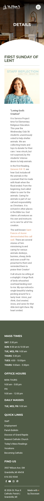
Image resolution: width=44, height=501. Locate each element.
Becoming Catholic (13, 453)
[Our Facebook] (6, 481)
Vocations (9, 448)
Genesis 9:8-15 (17, 169)
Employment (10, 425)
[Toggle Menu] (38, 7)
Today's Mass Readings (15, 444)
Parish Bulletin (11, 430)
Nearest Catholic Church (16, 439)
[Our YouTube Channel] (9, 481)
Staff (6, 421)
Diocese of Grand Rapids (16, 434)
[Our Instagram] (14, 481)
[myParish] (17, 481)
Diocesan (34, 493)
